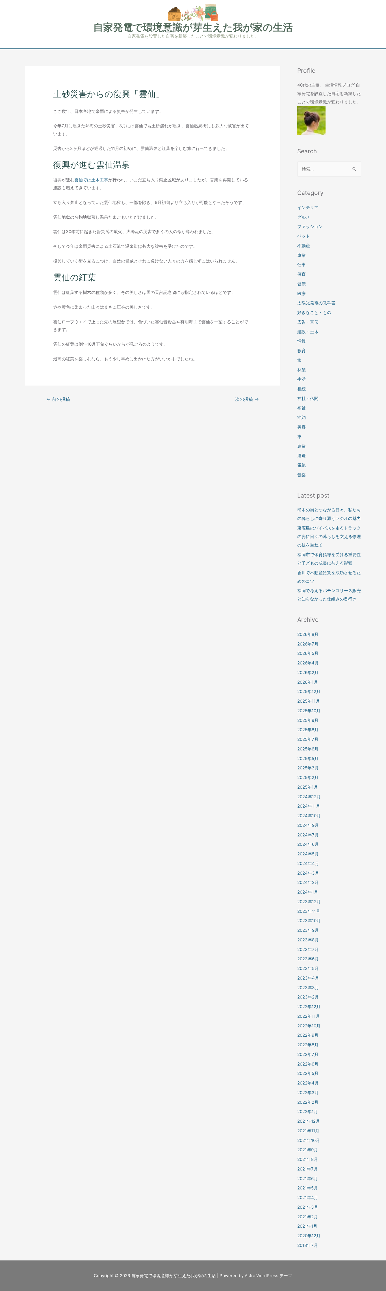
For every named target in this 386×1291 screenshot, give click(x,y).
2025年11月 (308, 701)
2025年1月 (307, 787)
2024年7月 (308, 835)
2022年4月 (308, 1083)
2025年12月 (308, 691)
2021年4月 (307, 1197)
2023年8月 (308, 940)
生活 (301, 379)
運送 (301, 455)
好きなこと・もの (314, 312)
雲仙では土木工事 (91, 179)
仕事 (301, 264)
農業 (301, 446)
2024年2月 (308, 882)
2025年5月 (307, 758)
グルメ (303, 217)
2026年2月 (307, 672)
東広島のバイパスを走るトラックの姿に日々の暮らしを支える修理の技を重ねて (329, 536)
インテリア (307, 207)
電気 (301, 465)
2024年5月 (308, 854)
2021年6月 (307, 1178)
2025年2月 (307, 777)
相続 (301, 388)
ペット (303, 236)
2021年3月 (307, 1207)
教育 (301, 350)
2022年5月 (307, 1073)
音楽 (301, 474)
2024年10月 (309, 815)
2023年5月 (308, 968)
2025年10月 (308, 710)
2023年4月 (308, 978)
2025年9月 (307, 720)
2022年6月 (307, 1064)
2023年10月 (309, 920)
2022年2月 (307, 1102)
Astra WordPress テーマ (268, 1275)
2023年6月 (308, 958)
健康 (301, 284)
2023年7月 (308, 949)
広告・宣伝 (307, 322)
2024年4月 (308, 863)
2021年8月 (307, 1159)
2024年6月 (308, 844)
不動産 (303, 245)
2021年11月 (308, 1130)
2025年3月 (308, 768)
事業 (301, 255)
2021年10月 (308, 1140)
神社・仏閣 (307, 398)
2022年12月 (308, 1006)
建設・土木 (307, 331)
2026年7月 (307, 644)
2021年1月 (307, 1226)
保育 (301, 274)
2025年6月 (307, 749)
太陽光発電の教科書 (316, 302)
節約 (301, 417)
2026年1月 (307, 682)
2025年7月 (307, 739)
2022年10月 (308, 1026)
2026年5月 (307, 653)
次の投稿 (247, 399)
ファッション (310, 226)
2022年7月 (307, 1054)
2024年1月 (307, 892)
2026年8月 (307, 634)
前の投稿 (58, 399)
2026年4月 (308, 663)
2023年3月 (308, 987)
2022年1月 (307, 1111)
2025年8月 (307, 729)
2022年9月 (307, 1035)
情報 (301, 341)
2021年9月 (307, 1149)
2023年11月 (308, 911)
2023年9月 (308, 930)
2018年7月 (307, 1245)
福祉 (301, 408)
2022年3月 (308, 1092)
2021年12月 (308, 1121)
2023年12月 (309, 901)
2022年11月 (308, 1016)
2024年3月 (308, 873)
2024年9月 (308, 825)
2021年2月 (307, 1216)
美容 (301, 427)
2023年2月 (308, 997)
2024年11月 (308, 806)
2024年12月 (309, 796)
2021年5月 (307, 1188)
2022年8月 (307, 1044)
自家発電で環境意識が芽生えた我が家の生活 (193, 27)
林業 (301, 370)
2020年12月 (308, 1235)
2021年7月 (307, 1169)
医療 (301, 293)
